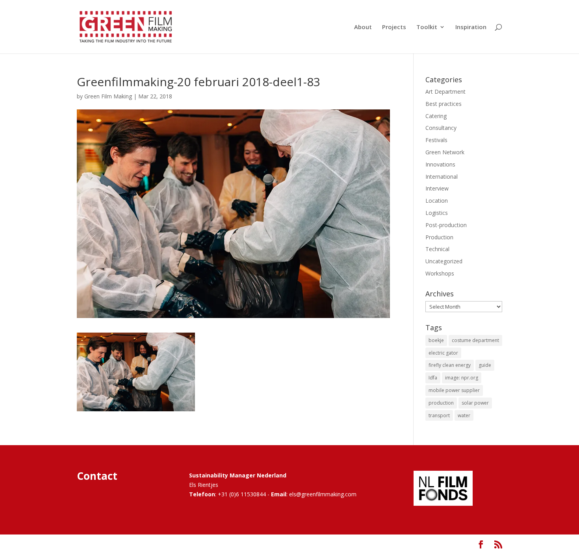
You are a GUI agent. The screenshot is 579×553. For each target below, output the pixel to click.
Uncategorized (443, 261)
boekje (436, 340)
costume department (475, 340)
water (464, 415)
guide (485, 365)
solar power (475, 402)
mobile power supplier (454, 390)
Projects (394, 27)
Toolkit (426, 27)
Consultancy (441, 127)
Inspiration (470, 27)
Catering (436, 116)
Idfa (433, 377)
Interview (437, 188)
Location (436, 200)
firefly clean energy (450, 365)
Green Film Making (108, 96)
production (441, 402)
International (441, 176)
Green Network (444, 152)
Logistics (436, 212)
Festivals (436, 140)
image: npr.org (461, 377)
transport (439, 415)
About (363, 27)
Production (439, 237)
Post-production (446, 225)
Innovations (440, 164)
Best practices (443, 103)
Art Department (445, 91)
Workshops (439, 273)
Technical (437, 249)
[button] (136, 372)
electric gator (443, 353)
